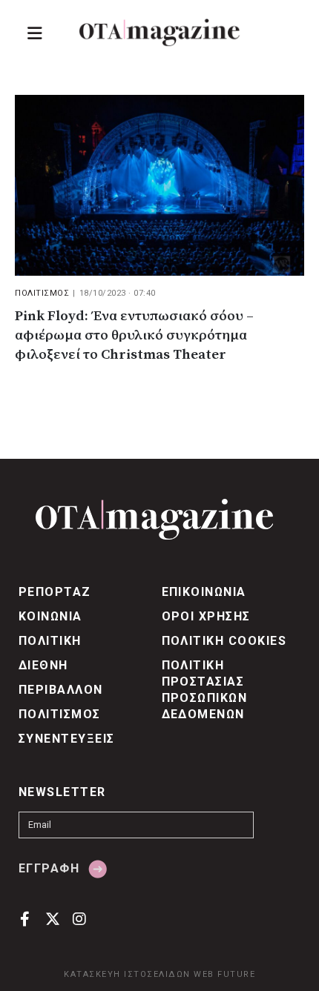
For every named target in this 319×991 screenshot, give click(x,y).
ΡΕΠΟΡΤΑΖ (55, 592)
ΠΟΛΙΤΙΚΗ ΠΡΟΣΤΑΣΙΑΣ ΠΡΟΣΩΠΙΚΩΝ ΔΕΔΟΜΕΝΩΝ (205, 689)
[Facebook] (25, 918)
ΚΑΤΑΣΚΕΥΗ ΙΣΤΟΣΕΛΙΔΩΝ (127, 974)
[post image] (159, 185)
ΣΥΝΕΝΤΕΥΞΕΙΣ (67, 739)
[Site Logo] (159, 32)
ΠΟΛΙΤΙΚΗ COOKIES (224, 641)
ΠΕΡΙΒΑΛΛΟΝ (61, 690)
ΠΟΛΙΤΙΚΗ (50, 641)
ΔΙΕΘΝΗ (43, 665)
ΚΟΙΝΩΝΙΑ (50, 616)
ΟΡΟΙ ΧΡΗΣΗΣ (206, 616)
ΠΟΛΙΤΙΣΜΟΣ (42, 293)
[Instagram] (80, 918)
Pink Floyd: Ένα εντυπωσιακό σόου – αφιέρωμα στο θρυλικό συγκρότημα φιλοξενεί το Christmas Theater (134, 335)
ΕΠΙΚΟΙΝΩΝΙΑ (204, 592)
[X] (52, 918)
